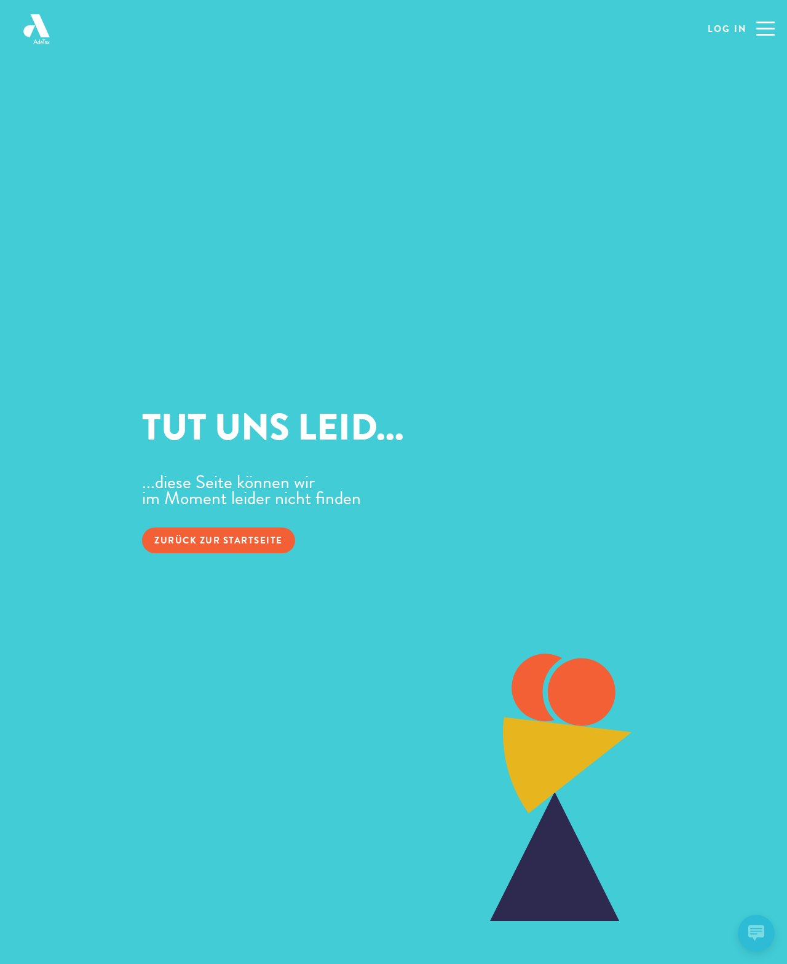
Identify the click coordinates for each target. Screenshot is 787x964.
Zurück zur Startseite (218, 540)
